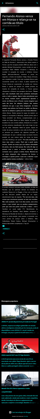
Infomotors (9, 3)
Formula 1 (6, 228)
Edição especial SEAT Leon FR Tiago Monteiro (15, 355)
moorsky (26, 416)
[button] (3, 29)
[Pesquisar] (37, 3)
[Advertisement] (20, 274)
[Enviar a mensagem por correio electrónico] (3, 226)
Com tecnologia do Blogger (21, 412)
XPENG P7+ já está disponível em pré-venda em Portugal (19, 322)
